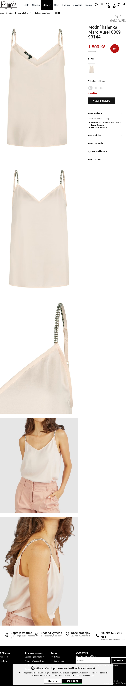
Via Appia (77, 4)
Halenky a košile (21, 13)
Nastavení (52, 681)
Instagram (118, 5)
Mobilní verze (121, 683)
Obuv (56, 4)
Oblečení (9, 13)
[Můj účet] (102, 5)
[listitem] (39, 95)
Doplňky (66, 4)
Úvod (2, 13)
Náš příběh (4, 657)
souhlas (66, 673)
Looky (26, 4)
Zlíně (75, 636)
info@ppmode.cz (57, 661)
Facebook (124, 5)
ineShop (123, 681)
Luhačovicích (85, 636)
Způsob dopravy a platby (34, 657)
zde (92, 675)
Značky (88, 4)
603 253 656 (111, 635)
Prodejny (3, 661)
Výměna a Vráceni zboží (34, 661)
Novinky (36, 4)
